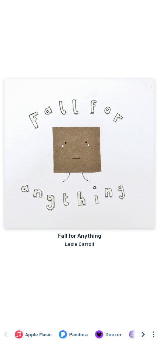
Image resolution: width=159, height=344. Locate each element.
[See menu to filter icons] (153, 334)
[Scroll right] (143, 334)
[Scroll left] (5, 334)
